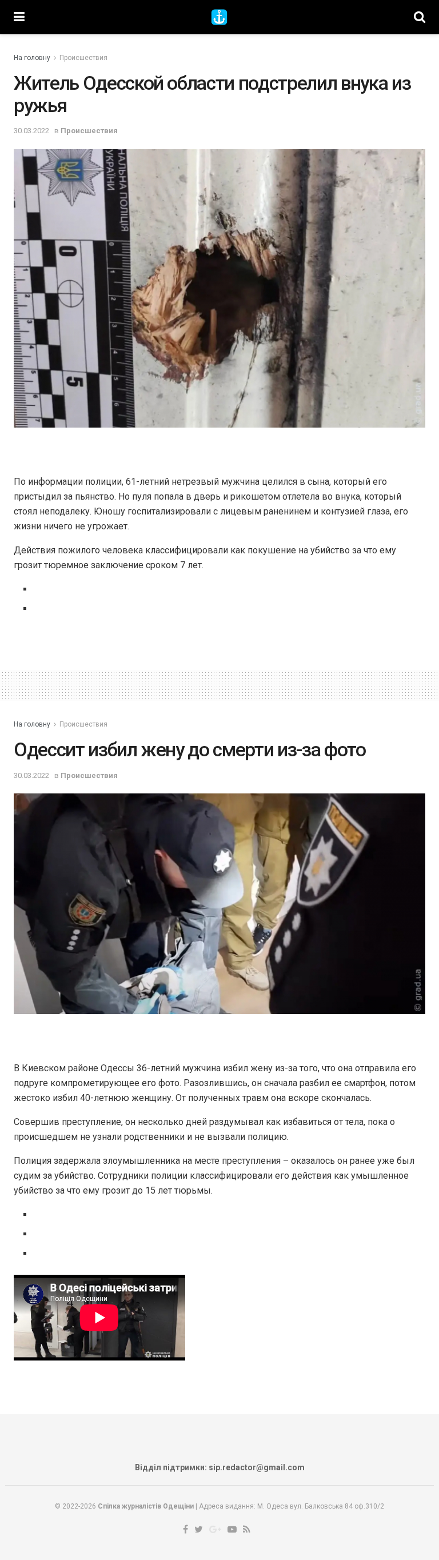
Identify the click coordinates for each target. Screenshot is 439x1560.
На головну (32, 58)
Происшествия (83, 58)
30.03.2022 (31, 130)
